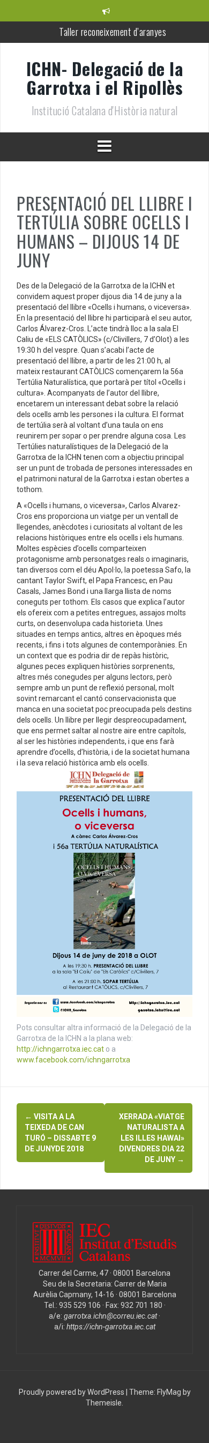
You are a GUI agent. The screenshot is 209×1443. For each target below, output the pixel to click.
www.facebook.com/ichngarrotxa (73, 1059)
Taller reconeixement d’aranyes (112, 32)
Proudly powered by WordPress (72, 1392)
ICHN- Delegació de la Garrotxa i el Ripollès (104, 78)
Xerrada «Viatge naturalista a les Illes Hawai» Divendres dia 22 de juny (151, 1138)
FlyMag (169, 1392)
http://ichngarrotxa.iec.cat (60, 1049)
